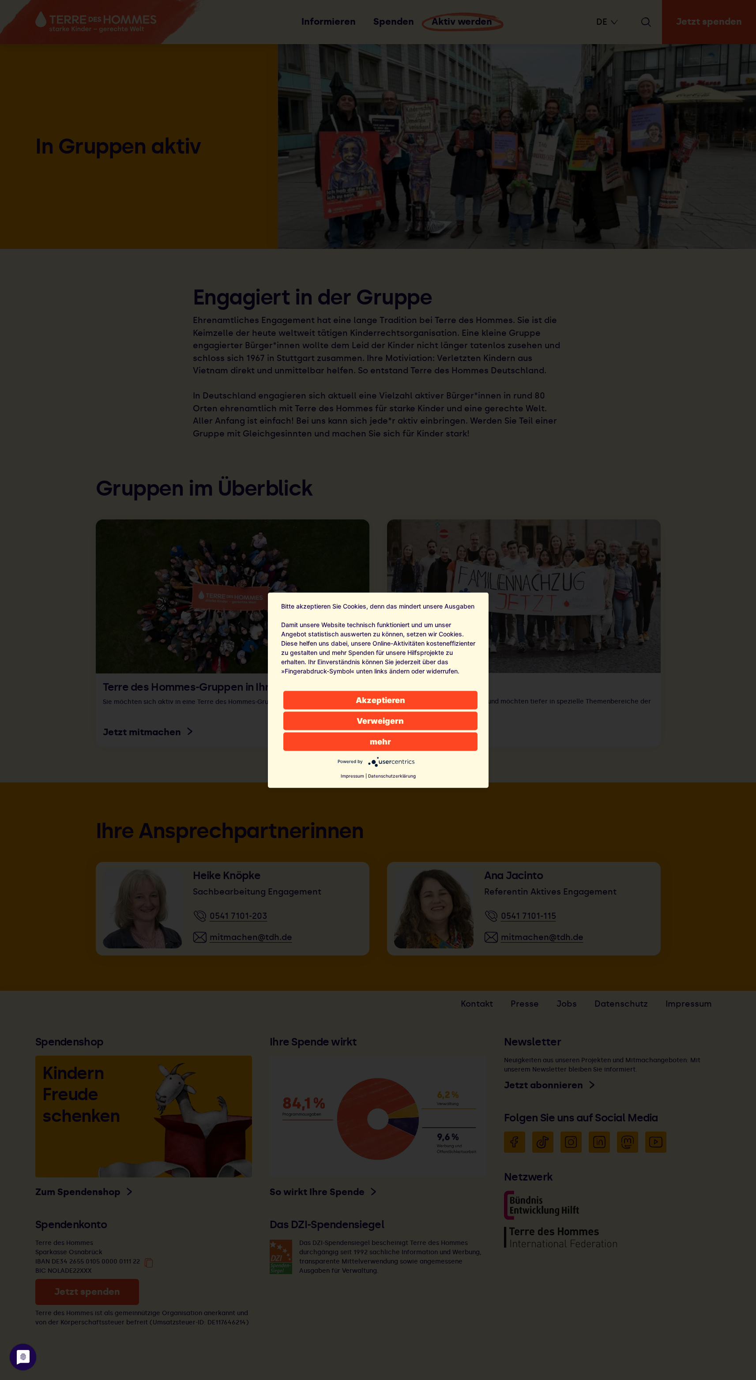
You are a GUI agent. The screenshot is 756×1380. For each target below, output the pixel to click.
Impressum (352, 775)
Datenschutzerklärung (392, 775)
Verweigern (380, 720)
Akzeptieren (380, 699)
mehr (380, 741)
